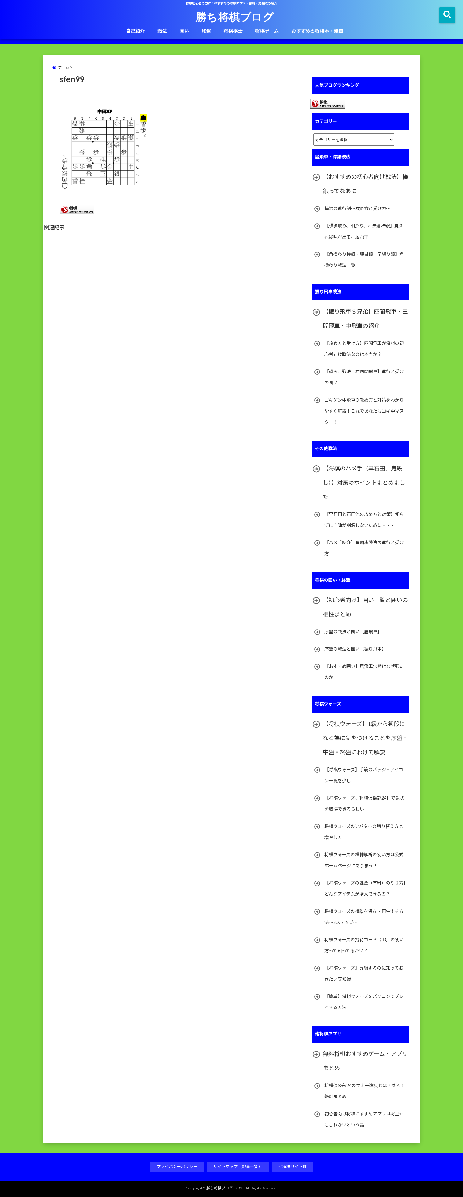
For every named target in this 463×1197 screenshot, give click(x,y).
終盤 (206, 31)
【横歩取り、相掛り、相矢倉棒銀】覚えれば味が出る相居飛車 (363, 231)
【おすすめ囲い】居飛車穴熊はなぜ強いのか (364, 672)
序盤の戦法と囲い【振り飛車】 (355, 649)
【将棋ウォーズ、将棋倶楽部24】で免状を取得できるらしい (364, 804)
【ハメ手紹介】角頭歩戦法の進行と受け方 (364, 548)
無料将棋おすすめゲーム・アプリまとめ (365, 1061)
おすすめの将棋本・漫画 (317, 31)
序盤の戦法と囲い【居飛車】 (353, 632)
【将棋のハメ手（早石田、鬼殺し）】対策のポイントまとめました (364, 483)
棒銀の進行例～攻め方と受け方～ (357, 209)
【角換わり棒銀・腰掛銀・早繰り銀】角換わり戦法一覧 (364, 260)
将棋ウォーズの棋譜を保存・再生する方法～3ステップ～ (363, 917)
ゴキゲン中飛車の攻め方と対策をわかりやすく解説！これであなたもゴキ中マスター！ (364, 411)
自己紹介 (135, 31)
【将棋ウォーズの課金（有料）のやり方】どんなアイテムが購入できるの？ (365, 889)
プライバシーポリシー (177, 1167)
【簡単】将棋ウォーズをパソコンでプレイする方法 (363, 1002)
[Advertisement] (178, 306)
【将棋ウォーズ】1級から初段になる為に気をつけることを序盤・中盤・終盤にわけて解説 (365, 738)
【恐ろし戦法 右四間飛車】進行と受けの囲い (364, 377)
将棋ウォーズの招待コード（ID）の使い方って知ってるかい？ (364, 945)
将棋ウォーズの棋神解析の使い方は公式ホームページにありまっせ (363, 860)
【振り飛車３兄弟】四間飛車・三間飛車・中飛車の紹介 (365, 319)
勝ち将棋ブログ (235, 16)
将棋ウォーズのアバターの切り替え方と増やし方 (363, 832)
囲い (184, 31)
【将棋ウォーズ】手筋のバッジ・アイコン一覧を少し (363, 775)
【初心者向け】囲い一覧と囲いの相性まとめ (365, 608)
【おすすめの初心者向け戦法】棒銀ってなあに (365, 184)
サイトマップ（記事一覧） (237, 1167)
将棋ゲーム (267, 31)
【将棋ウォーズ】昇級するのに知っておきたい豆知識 (363, 974)
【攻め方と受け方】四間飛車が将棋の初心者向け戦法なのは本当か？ (364, 349)
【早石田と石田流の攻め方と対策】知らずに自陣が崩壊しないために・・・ (364, 520)
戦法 (162, 31)
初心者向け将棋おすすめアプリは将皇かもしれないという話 (364, 1119)
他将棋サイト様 (292, 1167)
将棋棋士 (233, 31)
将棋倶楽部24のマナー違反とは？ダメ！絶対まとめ (364, 1091)
